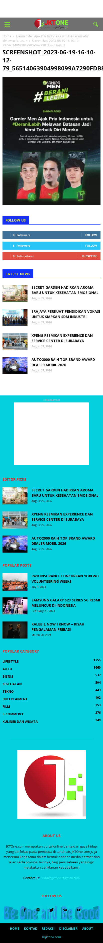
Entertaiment (15, 699)
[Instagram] (38, 910)
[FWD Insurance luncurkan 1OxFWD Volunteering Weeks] (15, 582)
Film (6, 706)
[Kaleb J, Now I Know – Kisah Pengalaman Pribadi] (15, 630)
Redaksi (48, 928)
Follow (91, 235)
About (87, 928)
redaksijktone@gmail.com (60, 878)
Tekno (8, 691)
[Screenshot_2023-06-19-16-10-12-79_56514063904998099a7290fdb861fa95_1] (51, 204)
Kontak (30, 928)
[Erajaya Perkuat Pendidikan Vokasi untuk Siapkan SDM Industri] (15, 317)
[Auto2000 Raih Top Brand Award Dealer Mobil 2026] (15, 365)
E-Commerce (13, 714)
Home (14, 928)
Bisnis (7, 676)
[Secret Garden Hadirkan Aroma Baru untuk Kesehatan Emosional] (15, 293)
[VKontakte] (65, 910)
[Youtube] (79, 910)
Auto (7, 669)
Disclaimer (68, 928)
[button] (96, 24)
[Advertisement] (52, 9)
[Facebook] (25, 910)
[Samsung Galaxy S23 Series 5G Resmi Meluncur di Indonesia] (15, 606)
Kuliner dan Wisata (20, 721)
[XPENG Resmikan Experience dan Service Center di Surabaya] (15, 341)
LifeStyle (10, 661)
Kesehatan (12, 684)
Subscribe (89, 256)
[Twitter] (51, 910)
